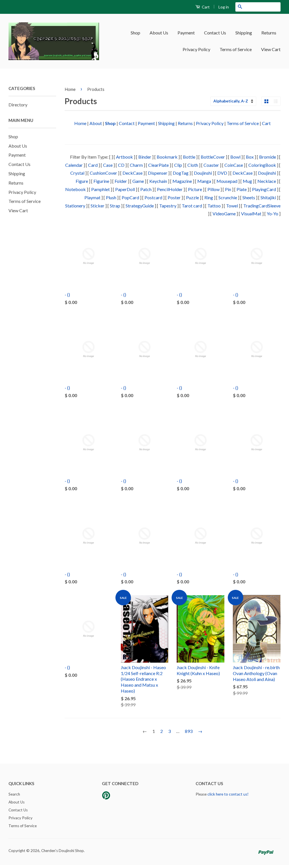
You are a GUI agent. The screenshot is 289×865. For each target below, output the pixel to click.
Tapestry (167, 205)
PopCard (130, 197)
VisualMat (251, 213)
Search (14, 794)
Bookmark (167, 156)
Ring (208, 197)
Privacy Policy (196, 49)
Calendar (74, 165)
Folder (121, 181)
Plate (242, 189)
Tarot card (192, 205)
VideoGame (224, 213)
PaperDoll (125, 189)
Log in (223, 7)
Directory (17, 104)
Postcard (153, 197)
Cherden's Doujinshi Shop (62, 850)
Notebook (75, 189)
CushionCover (103, 173)
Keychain (158, 181)
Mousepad (226, 181)
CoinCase (233, 165)
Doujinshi (203, 173)
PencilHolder (170, 189)
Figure (82, 181)
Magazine (182, 181)
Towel (232, 205)
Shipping (243, 32)
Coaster (211, 165)
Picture (195, 189)
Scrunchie (227, 197)
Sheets (248, 197)
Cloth (192, 165)
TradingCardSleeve (262, 205)
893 (188, 731)
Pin (228, 189)
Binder (144, 156)
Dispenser (157, 173)
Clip (178, 165)
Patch (146, 189)
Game (138, 181)
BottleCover (213, 156)
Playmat (92, 197)
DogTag (181, 173)
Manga (204, 181)
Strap (115, 205)
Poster (174, 197)
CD (121, 165)
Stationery (75, 205)
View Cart (271, 49)
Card (93, 165)
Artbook (124, 156)
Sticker (97, 205)
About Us (159, 32)
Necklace (266, 181)
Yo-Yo (272, 213)
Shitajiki (268, 197)
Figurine (101, 181)
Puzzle (192, 197)
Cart (205, 7)
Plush (111, 197)
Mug (247, 181)
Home (70, 89)
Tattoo (214, 205)
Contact (127, 123)
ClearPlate (158, 165)
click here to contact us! (228, 794)
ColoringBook (262, 165)
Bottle (189, 156)
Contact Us (215, 32)
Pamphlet (100, 189)
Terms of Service (236, 49)
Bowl (235, 156)
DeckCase (132, 173)
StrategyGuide (140, 205)
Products (95, 89)
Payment (186, 32)
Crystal (77, 173)
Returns (268, 32)
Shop (135, 32)
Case (108, 165)
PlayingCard (264, 189)
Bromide (267, 156)
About (95, 123)
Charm (136, 165)
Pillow (213, 189)
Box (250, 156)
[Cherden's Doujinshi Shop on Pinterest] (106, 797)
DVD (222, 173)
